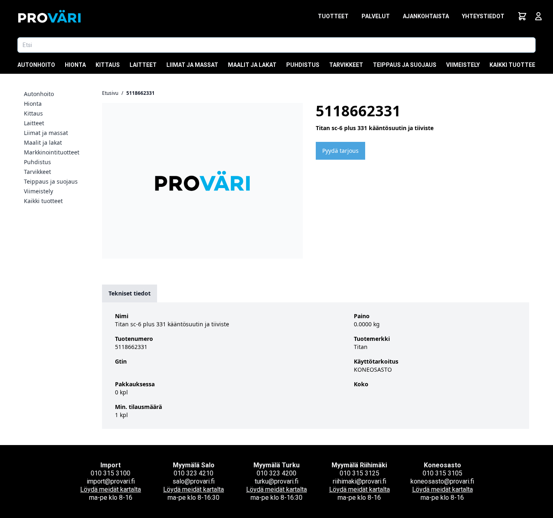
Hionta (75, 65)
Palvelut (376, 16)
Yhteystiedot (483, 16)
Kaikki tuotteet (514, 65)
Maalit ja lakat (252, 65)
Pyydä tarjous (340, 150)
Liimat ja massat (192, 65)
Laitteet (143, 65)
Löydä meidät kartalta (110, 489)
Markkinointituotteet (51, 152)
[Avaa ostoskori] (522, 16)
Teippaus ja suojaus (404, 65)
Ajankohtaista (426, 16)
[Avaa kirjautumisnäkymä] (538, 16)
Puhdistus (302, 65)
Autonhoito (36, 65)
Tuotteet (333, 16)
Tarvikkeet (346, 65)
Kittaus (108, 65)
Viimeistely (463, 65)
